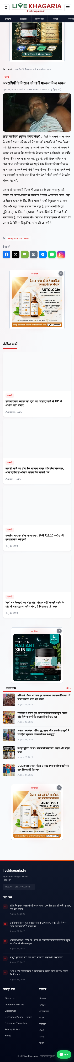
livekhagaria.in (14, 870)
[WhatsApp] (52, 254)
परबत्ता (55, 19)
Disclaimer (10, 1011)
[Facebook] (6, 254)
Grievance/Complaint (16, 1023)
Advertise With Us (14, 1004)
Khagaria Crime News (18, 238)
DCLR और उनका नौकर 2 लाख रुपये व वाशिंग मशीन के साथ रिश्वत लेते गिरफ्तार (43, 767)
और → (68, 688)
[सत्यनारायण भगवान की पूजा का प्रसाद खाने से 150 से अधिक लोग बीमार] (37, 384)
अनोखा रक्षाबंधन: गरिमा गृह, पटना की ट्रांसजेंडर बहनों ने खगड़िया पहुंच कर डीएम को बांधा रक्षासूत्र (43, 732)
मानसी (10, 69)
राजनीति (42, 1024)
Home (8, 1035)
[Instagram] (61, 254)
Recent (23, 19)
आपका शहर (39, 19)
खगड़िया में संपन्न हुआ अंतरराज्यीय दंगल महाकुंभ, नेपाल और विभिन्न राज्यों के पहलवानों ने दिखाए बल (42, 715)
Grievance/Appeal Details (18, 1017)
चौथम (41, 1043)
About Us (10, 998)
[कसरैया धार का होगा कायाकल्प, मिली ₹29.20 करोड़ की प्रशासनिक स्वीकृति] (37, 518)
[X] (15, 254)
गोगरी (41, 1030)
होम (4, 69)
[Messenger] (43, 254)
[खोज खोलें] (6, 7)
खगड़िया (8, 19)
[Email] (34, 254)
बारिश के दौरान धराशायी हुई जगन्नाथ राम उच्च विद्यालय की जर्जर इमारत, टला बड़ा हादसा (44, 697)
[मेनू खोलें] (67, 7)
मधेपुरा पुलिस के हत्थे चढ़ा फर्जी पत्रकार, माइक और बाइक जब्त (44, 750)
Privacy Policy (12, 1029)
